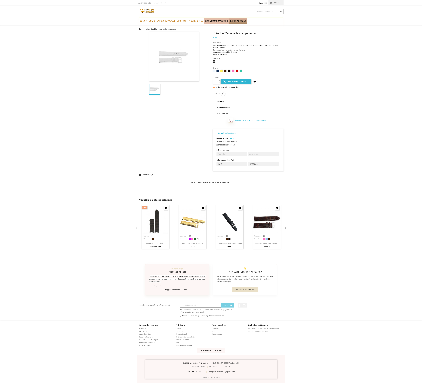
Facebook (240, 305)
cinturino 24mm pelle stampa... (266, 243)
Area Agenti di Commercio (257, 331)
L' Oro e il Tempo (145, 345)
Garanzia (142, 328)
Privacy (178, 328)
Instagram (244, 305)
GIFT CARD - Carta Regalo (148, 340)
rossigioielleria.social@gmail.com (221, 372)
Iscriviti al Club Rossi (211, 350)
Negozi (214, 331)
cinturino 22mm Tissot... (155, 243)
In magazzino (222, 145)
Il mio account (217, 334)
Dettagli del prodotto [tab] (227, 133)
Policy (178, 343)
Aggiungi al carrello (236, 81)
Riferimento (221, 142)
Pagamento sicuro (146, 337)
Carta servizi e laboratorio (185, 337)
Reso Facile (143, 331)
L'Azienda (179, 331)
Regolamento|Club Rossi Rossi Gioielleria (263, 328)
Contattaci (215, 328)
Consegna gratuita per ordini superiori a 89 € (251, 120)
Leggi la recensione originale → (177, 289)
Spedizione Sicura (146, 334)
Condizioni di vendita (147, 343)
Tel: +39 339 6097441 (196, 372)
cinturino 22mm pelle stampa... (192, 243)
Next (284, 228)
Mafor (231, 139)
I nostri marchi (222, 139)
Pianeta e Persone (182, 340)
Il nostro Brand (181, 334)
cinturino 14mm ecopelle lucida (230, 243)
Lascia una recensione (245, 289)
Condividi (223, 93)
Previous (137, 228)
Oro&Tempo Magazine (184, 345)
